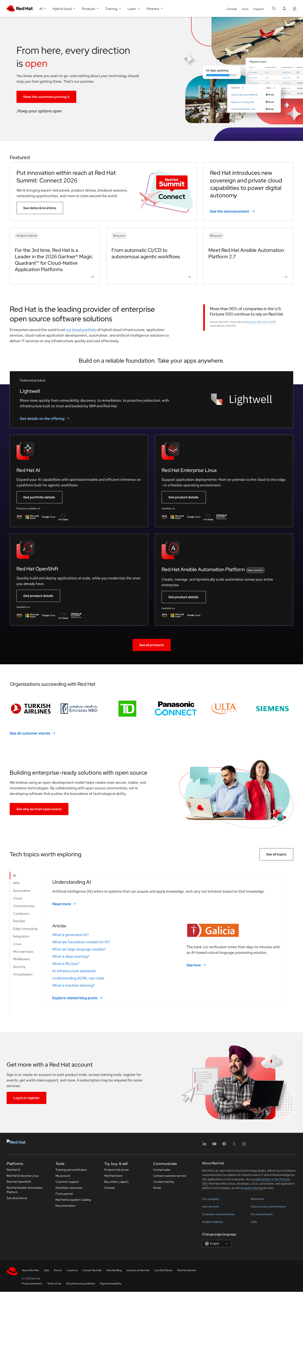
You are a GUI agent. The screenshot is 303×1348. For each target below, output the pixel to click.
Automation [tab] (22, 890)
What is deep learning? (70, 956)
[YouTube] (214, 1145)
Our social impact (261, 1214)
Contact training (163, 1182)
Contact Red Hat (92, 1270)
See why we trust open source (39, 809)
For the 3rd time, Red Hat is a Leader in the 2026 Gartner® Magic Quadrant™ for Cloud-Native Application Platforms (54, 260)
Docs (245, 9)
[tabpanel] (167, 939)
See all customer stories (30, 733)
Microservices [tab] (23, 951)
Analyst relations (212, 1222)
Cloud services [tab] (24, 906)
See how (194, 965)
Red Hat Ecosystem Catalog (73, 1200)
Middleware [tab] (21, 959)
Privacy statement (32, 1283)
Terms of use (54, 1283)
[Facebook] (224, 1145)
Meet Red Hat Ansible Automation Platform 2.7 (246, 253)
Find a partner (64, 1194)
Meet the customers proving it (46, 97)
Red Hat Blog (114, 1270)
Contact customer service (169, 1176)
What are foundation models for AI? (81, 942)
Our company (210, 1199)
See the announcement (229, 211)
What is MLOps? (65, 963)
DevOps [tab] (19, 921)
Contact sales (161, 1170)
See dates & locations (39, 208)
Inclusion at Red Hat (138, 1270)
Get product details (183, 497)
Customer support (67, 1182)
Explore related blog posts (74, 998)
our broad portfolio (81, 329)
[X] (234, 1145)
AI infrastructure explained (73, 970)
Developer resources (68, 1188)
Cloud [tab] (17, 898)
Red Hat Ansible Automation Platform (24, 1190)
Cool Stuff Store (163, 1270)
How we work (210, 1206)
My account (62, 1176)
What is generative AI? (70, 934)
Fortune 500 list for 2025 (261, 322)
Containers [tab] (21, 913)
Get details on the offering (42, 418)
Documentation (65, 1205)
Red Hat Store (113, 1176)
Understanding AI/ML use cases (78, 978)
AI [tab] (14, 875)
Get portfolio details (39, 497)
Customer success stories (218, 1214)
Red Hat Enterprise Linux (23, 1176)
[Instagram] (244, 1145)
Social (157, 1188)
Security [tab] (19, 967)
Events (58, 1270)
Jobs (254, 1222)
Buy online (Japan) (116, 1182)
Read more (61, 903)
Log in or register (26, 1098)
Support (258, 9)
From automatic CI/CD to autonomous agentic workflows (146, 253)
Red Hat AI (13, 1170)
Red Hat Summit (186, 1270)
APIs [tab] (16, 883)
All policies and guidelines (80, 1283)
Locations (72, 1270)
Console (232, 9)
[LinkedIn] (204, 1145)
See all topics (276, 854)
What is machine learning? (73, 985)
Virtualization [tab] (23, 974)
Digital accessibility (110, 1283)
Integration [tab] (21, 936)
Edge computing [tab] (25, 928)
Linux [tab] (17, 944)
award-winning (253, 1188)
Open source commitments (268, 1206)
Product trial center (116, 1170)
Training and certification (71, 1170)
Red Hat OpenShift (19, 1182)
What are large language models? (79, 949)
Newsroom (257, 1199)
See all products (151, 645)
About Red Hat (30, 1270)
